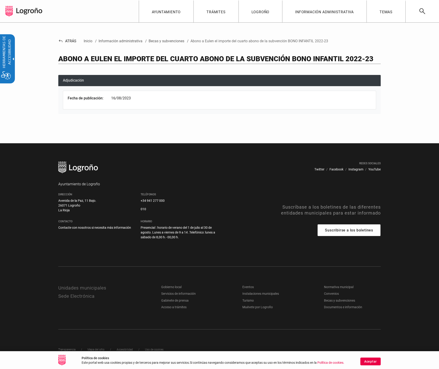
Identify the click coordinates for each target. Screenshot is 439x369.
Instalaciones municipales (260, 293)
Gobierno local (171, 287)
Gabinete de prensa (175, 300)
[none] (9, 11)
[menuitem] (166, 11)
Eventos (248, 287)
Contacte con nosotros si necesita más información (94, 227)
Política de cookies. (330, 363)
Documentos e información (343, 307)
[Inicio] (29, 11)
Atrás (67, 41)
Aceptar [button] (370, 361)
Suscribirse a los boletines (349, 230)
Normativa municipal (338, 287)
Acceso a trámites (174, 307)
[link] (422, 11)
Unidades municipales (82, 288)
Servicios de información (178, 293)
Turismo (248, 300)
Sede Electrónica (76, 296)
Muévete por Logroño (257, 307)
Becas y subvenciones (339, 300)
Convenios (331, 293)
